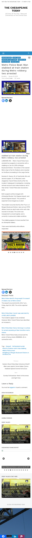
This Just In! (15, 61)
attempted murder (19, 346)
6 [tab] (17, 252)
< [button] (3, 240)
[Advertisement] (16, 35)
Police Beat (6, 61)
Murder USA (21, 59)
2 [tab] (10, 252)
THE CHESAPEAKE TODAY (16, 9)
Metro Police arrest (9, 350)
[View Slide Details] (16, 459)
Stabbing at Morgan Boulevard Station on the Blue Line (15, 353)
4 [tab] (14, 252)
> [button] (28, 240)
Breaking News (6, 57)
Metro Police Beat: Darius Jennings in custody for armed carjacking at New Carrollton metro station (16, 330)
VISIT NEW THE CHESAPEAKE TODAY (11, 1)
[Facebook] (3, 100)
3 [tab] (12, 252)
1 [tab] (8, 252)
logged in (12, 387)
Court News (16, 57)
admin (5, 76)
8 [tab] (21, 252)
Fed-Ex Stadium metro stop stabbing (14, 348)
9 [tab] (23, 252)
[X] (10, 100)
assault (9, 346)
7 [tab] (19, 252)
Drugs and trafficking (9, 59)
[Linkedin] (6, 100)
